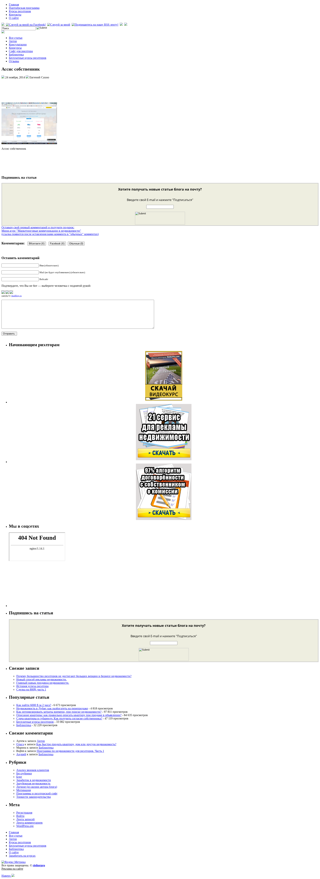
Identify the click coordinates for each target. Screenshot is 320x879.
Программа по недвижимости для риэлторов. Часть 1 (70, 751)
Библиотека (16, 54)
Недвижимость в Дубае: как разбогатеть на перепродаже (52, 708)
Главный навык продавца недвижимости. (42, 682)
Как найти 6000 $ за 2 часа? (33, 705)
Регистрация (24, 812)
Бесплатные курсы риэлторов (27, 57)
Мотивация (23, 790)
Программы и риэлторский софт (36, 793)
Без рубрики (24, 773)
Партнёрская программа (24, 7)
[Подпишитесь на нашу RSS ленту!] (95, 24)
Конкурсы (15, 47)
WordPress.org (25, 826)
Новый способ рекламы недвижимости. (41, 679)
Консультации (18, 44)
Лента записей (25, 819)
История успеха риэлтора (32, 686)
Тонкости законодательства (33, 796)
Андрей (21, 754)
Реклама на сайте (12, 868)
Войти (20, 816)
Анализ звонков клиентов (32, 770)
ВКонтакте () (36, 243)
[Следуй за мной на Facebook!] (26, 24)
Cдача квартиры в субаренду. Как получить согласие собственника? (59, 718)
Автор (13, 41)
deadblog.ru (16, 296)
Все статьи (15, 37)
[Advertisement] (160, 90)
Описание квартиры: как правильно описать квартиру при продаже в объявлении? (68, 715)
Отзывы (14, 61)
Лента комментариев (29, 822)
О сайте (14, 18)
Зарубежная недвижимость (33, 783)
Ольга (20, 744)
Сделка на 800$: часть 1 (31, 689)
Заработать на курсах (22, 855)
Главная (14, 4)
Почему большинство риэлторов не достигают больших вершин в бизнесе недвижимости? (73, 676)
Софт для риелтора (21, 51)
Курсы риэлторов (20, 11)
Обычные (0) (76, 243)
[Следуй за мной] (59, 24)
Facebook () (57, 243)
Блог (19, 776)
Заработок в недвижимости (33, 780)
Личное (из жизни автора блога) (36, 786)
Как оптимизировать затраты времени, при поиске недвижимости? (58, 711)
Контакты (15, 14)
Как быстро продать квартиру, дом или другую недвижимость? (76, 744)
